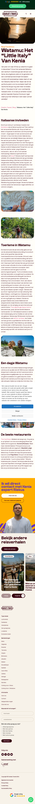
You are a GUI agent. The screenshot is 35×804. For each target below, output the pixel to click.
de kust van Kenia (19, 318)
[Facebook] (2, 754)
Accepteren (17, 406)
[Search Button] (26, 14)
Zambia (3, 673)
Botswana (4, 656)
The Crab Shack (6, 439)
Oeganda (3, 644)
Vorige (6, 596)
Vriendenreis (4, 625)
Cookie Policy (12, 420)
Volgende (17, 596)
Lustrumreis (4, 619)
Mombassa (4, 127)
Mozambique (5, 665)
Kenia (12, 156)
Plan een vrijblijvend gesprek (12, 500)
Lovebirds (4, 631)
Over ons (3, 695)
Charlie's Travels (6, 107)
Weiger (17, 411)
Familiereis (4, 622)
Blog (14, 107)
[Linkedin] (8, 754)
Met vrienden (7, 733)
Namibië (3, 668)
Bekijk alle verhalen (10, 549)
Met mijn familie (7, 731)
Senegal (3, 676)
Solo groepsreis (5, 628)
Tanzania (3, 650)
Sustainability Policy (6, 788)
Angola (3, 653)
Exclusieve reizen (6, 634)
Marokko (3, 682)
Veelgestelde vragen (7, 701)
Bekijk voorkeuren (17, 416)
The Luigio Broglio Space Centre (21, 307)
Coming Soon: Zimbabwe (8, 688)
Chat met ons (13, 495)
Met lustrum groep (8, 735)
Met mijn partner (8, 729)
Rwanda (3, 647)
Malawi (3, 662)
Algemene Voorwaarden (7, 780)
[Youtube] (11, 754)
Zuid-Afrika (4, 671)
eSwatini (3, 659)
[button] (17, 795)
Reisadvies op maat (17, 6)
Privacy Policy (22, 420)
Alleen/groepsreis (8, 726)
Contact (3, 698)
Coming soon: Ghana (7, 685)
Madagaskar (4, 679)
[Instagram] (5, 754)
